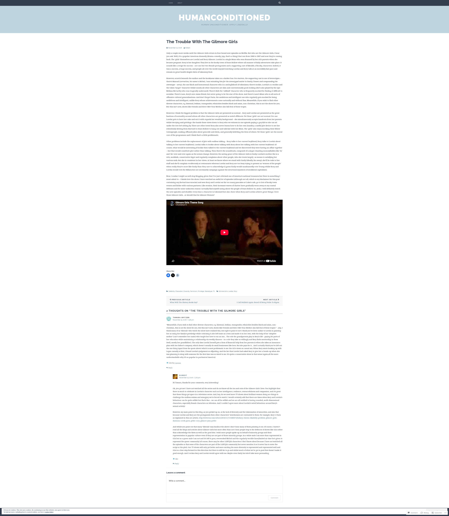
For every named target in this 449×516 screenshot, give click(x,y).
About (179, 3)
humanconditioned (224, 17)
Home (171, 3)
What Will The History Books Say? (184, 301)
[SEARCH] (280, 3)
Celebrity (171, 291)
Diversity (186, 291)
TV (214, 291)
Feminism (193, 291)
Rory (235, 291)
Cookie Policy (48, 512)
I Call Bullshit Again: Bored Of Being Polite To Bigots (258, 301)
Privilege (201, 291)
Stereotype (208, 291)
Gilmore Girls (223, 291)
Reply (170, 368)
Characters (179, 291)
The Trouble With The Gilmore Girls (202, 41)
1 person (178, 363)
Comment (274, 498)
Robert (187, 48)
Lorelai (230, 291)
